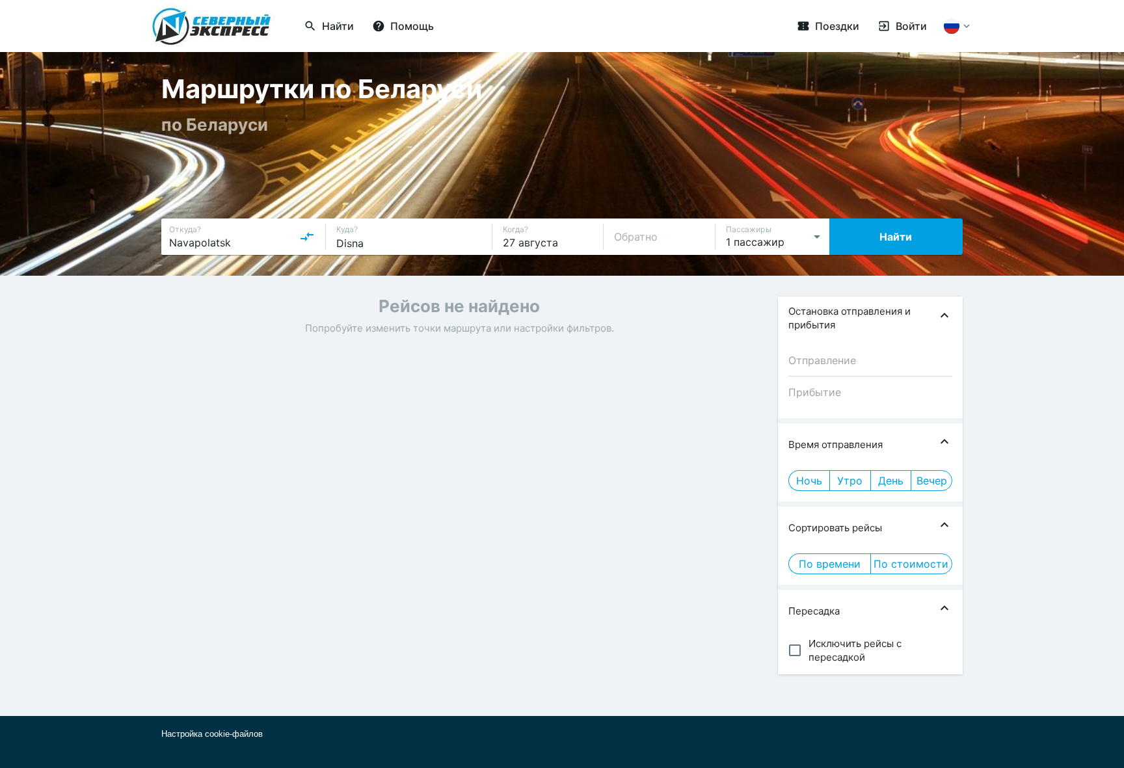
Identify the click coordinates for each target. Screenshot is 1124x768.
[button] (870, 318)
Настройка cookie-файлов (212, 734)
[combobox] (242, 236)
